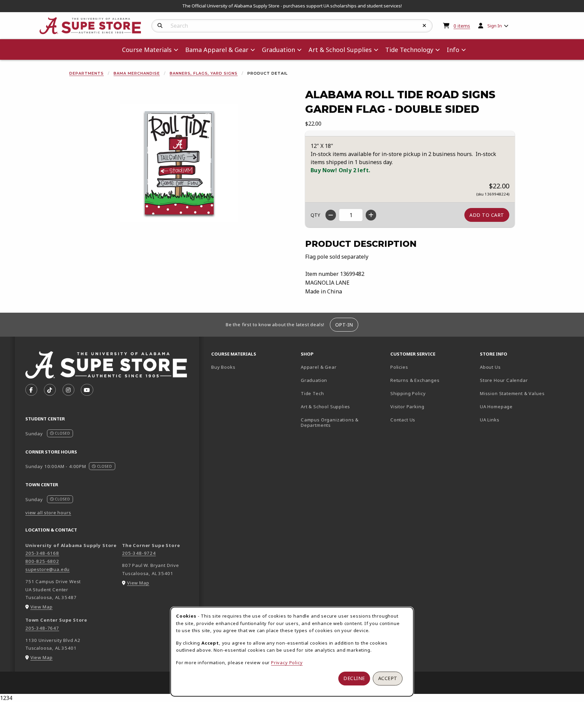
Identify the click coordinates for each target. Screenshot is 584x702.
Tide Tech (312, 393)
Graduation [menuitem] (278, 50)
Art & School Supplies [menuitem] (340, 50)
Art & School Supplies (325, 407)
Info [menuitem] (453, 50)
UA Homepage (520, 406)
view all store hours (48, 513)
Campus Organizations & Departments (339, 422)
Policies (399, 367)
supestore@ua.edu (47, 569)
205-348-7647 (42, 628)
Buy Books (223, 367)
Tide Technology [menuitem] (409, 50)
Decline (354, 678)
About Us (490, 367)
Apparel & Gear (319, 367)
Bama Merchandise (137, 73)
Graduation (314, 380)
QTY (315, 215)
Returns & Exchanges (415, 380)
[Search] (160, 25)
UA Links (490, 420)
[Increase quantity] (371, 215)
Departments (86, 73)
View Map (41, 607)
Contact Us (402, 420)
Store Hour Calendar (522, 380)
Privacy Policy (287, 662)
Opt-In (344, 324)
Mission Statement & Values (512, 393)
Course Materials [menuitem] (147, 50)
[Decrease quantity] (330, 215)
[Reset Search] (424, 25)
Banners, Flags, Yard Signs (204, 73)
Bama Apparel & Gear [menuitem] (216, 50)
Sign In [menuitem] (494, 26)
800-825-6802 (42, 561)
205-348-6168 (42, 553)
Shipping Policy (407, 393)
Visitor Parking (407, 407)
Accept (387, 678)
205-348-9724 (139, 553)
